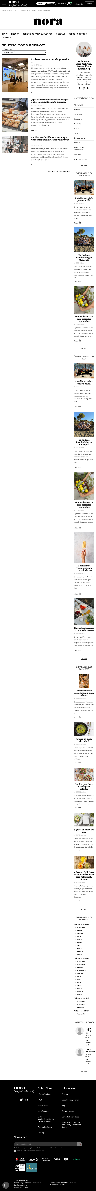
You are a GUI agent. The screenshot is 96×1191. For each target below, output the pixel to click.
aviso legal (41, 1150)
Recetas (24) (78, 154)
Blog (63, 1106)
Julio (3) (79, 976)
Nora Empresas (44, 1111)
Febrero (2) (80, 952)
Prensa (15, 34)
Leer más (34, 93)
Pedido (89, 4)
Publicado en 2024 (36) (81, 958)
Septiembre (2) (81, 970)
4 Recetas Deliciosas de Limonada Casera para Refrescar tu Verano (84, 875)
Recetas (60, 34)
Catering (41, 1133)
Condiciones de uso (21, 1180)
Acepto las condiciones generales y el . (31, 1150)
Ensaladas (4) (78, 119)
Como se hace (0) (80, 138)
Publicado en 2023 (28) (81, 998)
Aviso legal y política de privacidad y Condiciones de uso (71, 1124)
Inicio (5, 34)
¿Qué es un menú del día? (84, 830)
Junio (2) (79, 939)
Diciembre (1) (81, 927)
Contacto (7, 37)
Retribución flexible (45, 1127)
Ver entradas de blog (88, 1042)
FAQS (40, 1100)
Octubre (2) (80, 930)
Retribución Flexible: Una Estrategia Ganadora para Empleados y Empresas (50, 139)
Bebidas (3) (77, 124)
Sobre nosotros (77, 34)
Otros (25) (77, 133)
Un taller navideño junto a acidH (84, 199)
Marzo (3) (79, 948)
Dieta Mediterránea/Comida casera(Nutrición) (46, 1119)
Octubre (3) (80, 967)
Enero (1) (79, 955)
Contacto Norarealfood (70, 1117)
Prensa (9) (77, 142)
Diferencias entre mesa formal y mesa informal (84, 693)
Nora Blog (89, 1029)
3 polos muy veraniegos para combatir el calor (84, 568)
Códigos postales (68, 1111)
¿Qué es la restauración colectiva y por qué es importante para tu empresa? (49, 100)
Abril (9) (79, 985)
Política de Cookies (21, 1187)
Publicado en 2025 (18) (81, 924)
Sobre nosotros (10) (80, 159)
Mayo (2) (79, 942)
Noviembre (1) (81, 964)
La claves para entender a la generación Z (50, 60)
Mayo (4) (79, 982)
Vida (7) (76, 128)
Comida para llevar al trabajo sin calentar (84, 786)
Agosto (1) (80, 933)
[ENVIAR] (79, 1144)
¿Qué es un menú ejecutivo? (84, 739)
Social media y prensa (70, 1100)
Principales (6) (78, 105)
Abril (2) (79, 945)
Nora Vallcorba (88, 1050)
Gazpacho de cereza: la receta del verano (84, 629)
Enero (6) (79, 994)
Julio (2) (79, 936)
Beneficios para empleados (38, 34)
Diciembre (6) (81, 1001)
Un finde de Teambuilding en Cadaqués (84, 257)
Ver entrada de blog (88, 1061)
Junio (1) (79, 979)
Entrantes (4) (78, 114)
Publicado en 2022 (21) (81, 1011)
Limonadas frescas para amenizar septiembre (84, 319)
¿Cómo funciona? (44, 1094)
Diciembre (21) (81, 1014)
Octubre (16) (80, 1007)
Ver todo (84, 165)
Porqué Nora (43, 1106)
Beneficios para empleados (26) (79, 148)
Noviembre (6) (81, 1004)
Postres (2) (77, 109)
